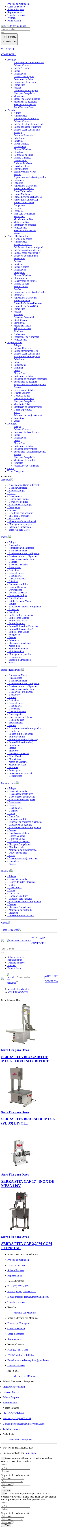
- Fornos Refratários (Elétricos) (22, 626)
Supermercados (14, 342)
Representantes (14, 12)
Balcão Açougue (22, 68)
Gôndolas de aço (22, 395)
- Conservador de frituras (19, 717)
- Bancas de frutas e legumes (21, 799)
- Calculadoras (14, 496)
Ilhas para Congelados (24, 93)
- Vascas (11, 662)
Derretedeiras (20, 160)
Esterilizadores (21, 169)
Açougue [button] (5, 479)
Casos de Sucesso (16, 6)
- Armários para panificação (20, 547)
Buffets (17, 261)
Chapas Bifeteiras (22, 149)
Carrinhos (18, 367)
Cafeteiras (18, 141)
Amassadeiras (20, 115)
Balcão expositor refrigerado (27, 127)
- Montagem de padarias (19, 654)
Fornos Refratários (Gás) (26, 199)
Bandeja (18, 132)
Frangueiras (19, 85)
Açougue (11, 59)
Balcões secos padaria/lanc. (27, 129)
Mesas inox (19, 96)
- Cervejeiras (13, 708)
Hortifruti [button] (5, 871)
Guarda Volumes (22, 393)
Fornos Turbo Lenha (24, 202)
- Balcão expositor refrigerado (22, 556)
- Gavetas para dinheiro (18, 833)
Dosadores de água (23, 166)
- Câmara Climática (16, 587)
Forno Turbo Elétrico (24, 188)
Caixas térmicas (21, 143)
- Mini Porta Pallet (16, 847)
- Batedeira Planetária (17, 564)
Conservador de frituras (25, 281)
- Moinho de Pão (15, 651)
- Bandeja (12, 561)
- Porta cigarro (14, 770)
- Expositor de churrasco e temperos (24, 822)
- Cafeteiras (13, 570)
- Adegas (11, 542)
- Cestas (11, 813)
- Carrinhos (12, 810)
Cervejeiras (19, 272)
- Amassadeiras (14, 545)
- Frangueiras (13, 507)
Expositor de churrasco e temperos (30, 379)
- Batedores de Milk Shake (20, 692)
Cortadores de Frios (23, 79)
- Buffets (11, 697)
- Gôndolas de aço (16, 838)
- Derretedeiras (14, 589)
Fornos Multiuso (22, 194)
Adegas (17, 113)
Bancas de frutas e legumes (27, 356)
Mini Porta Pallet (22, 404)
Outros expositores (23, 409)
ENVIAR (6, 1490)
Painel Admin (14, 20)
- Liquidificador (15, 756)
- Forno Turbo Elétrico (18, 617)
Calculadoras (20, 73)
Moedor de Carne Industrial (27, 99)
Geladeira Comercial (24, 317)
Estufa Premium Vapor (25, 171)
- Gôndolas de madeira (18, 841)
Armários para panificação (26, 118)
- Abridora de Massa (17, 675)
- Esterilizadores (15, 598)
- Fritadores (13, 640)
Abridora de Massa (23, 239)
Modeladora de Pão (23, 219)
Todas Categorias (15, 471)
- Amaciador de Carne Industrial (23, 485)
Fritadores (18, 211)
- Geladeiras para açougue (20, 513)
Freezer (17, 87)
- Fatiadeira (12, 612)
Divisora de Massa (23, 163)
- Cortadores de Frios (17, 501)
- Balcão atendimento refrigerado (23, 553)
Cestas (17, 370)
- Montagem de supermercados (22, 850)
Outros (10, 468)
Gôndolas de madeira (24, 398)
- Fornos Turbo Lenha (18, 631)
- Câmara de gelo (15, 720)
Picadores (18, 331)
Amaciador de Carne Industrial (29, 62)
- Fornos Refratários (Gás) (20, 629)
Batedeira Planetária (23, 135)
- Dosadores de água (17, 595)
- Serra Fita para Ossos (18, 529)
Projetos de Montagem (18, 3)
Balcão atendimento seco (26, 351)
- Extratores (13, 609)
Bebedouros (19, 138)
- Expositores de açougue (19, 504)
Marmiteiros (19, 323)
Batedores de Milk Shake (26, 255)
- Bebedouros (14, 567)
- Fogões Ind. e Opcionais (20, 615)
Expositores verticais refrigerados (30, 177)
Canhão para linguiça (24, 76)
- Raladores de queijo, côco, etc (22, 858)
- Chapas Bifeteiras (16, 578)
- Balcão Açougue (16, 490)
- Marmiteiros (14, 759)
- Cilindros (12, 581)
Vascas (17, 233)
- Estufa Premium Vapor (19, 601)
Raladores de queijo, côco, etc (28, 415)
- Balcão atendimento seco (20, 794)
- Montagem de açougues (19, 524)
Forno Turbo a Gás (23, 191)
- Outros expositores (17, 852)
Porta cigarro (20, 334)
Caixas (17, 71)
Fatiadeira (18, 183)
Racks (17, 412)
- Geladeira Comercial (18, 753)
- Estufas (11, 603)
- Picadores (12, 767)
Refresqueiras (20, 227)
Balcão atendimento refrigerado (29, 124)
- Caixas (11, 493)
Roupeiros (19, 418)
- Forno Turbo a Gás (17, 620)
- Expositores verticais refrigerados (24, 606)
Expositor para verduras (25, 449)
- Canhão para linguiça (18, 499)
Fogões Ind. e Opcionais (25, 185)
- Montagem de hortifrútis (19, 910)
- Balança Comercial (17, 487)
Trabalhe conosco (16, 15)
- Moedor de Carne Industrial (21, 521)
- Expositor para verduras (19, 898)
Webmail (11, 17)
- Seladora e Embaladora (19, 527)
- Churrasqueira (15, 714)
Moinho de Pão (21, 222)
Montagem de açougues (25, 101)
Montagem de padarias (25, 225)
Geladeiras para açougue (26, 90)
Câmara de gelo (21, 283)
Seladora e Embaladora (25, 104)
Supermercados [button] (8, 783)
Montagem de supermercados (28, 407)
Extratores (19, 180)
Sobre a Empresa (15, 9)
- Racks (11, 855)
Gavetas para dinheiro (24, 390)
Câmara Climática (22, 157)
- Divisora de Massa (17, 592)
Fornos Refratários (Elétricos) (28, 197)
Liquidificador (21, 320)
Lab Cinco (30, 1453)
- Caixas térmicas (15, 573)
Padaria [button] (5, 537)
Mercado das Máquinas (25, 1312)
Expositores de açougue (25, 82)
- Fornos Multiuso (16, 623)
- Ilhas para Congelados (18, 515)
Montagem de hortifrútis (25, 460)
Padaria (11, 110)
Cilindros (18, 152)
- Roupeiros (13, 861)
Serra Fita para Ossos (24, 107)
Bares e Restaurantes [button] (11, 669)
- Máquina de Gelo (16, 764)
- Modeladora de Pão (17, 648)
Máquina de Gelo (22, 328)
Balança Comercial (23, 65)
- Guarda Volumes (16, 836)
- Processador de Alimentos (20, 773)
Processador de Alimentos (26, 337)
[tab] (29, 479)
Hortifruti (12, 423)
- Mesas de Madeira (17, 762)
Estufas (17, 174)
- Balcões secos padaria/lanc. (21, 559)
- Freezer (11, 510)
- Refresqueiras (14, 657)
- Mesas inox (13, 518)
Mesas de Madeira (22, 325)
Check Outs (19, 373)
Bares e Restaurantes (17, 236)
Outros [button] (4, 922)
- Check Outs (13, 816)
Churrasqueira (20, 278)
